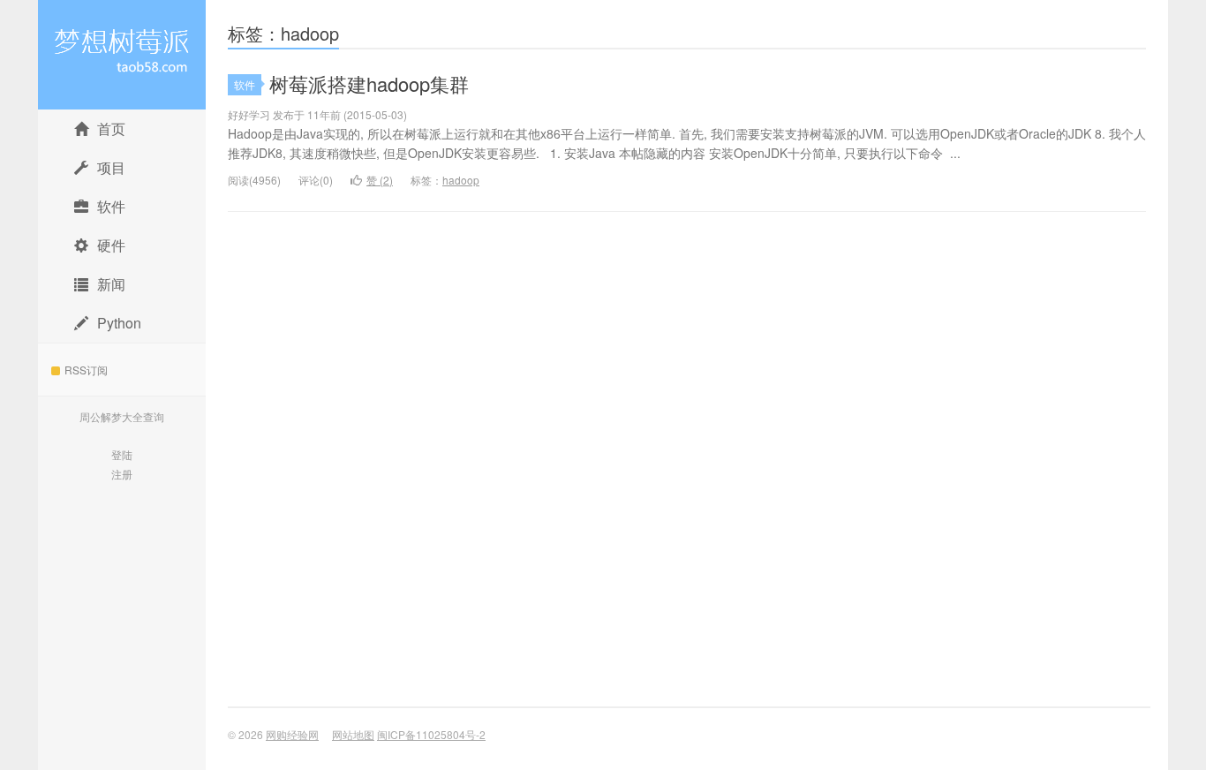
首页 (111, 128)
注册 (121, 473)
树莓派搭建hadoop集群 (369, 83)
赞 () (379, 179)
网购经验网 (122, 54)
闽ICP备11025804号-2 (431, 734)
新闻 (111, 284)
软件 (111, 206)
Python (119, 323)
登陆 (121, 454)
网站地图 (353, 734)
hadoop (460, 179)
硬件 (111, 245)
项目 (118, 167)
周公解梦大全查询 (121, 416)
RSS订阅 (86, 369)
